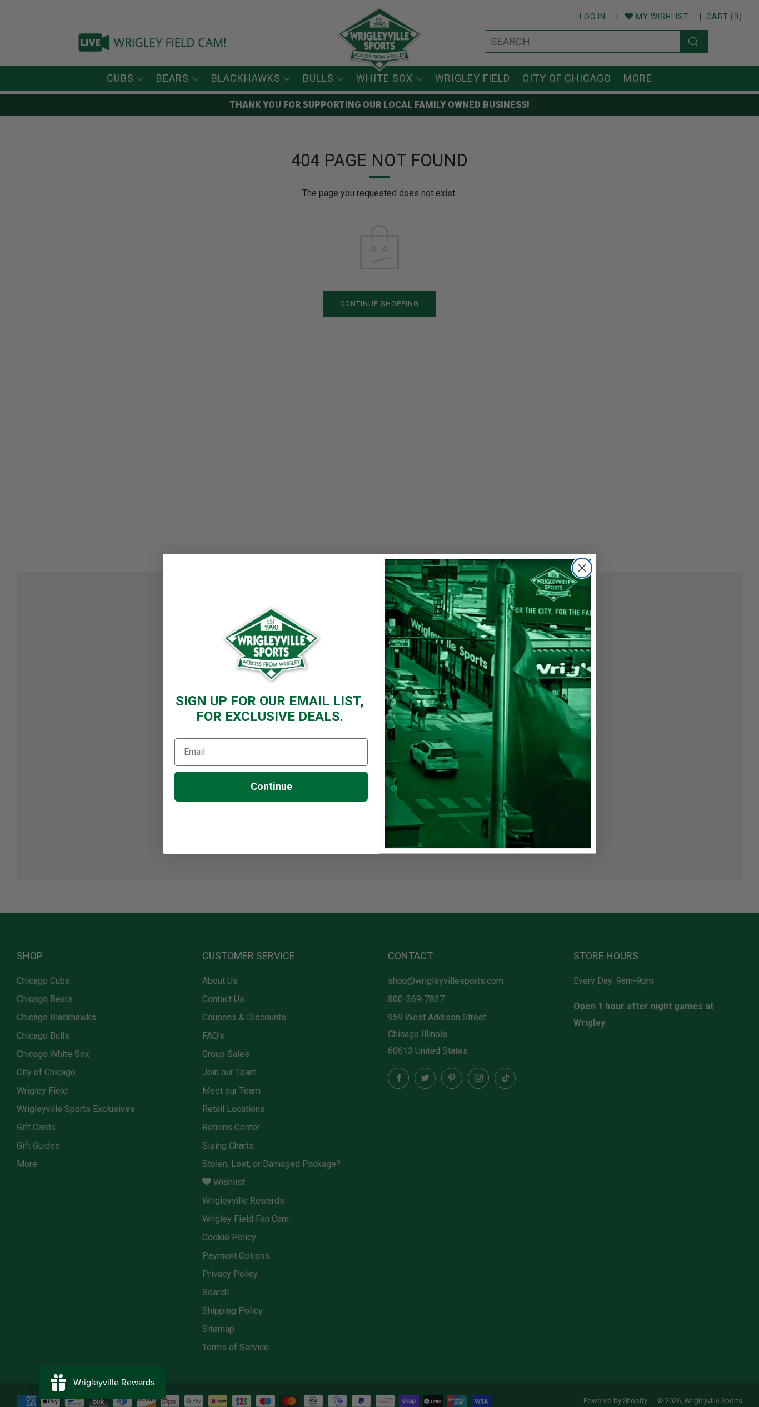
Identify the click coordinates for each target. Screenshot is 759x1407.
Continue (271, 786)
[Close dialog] (582, 568)
